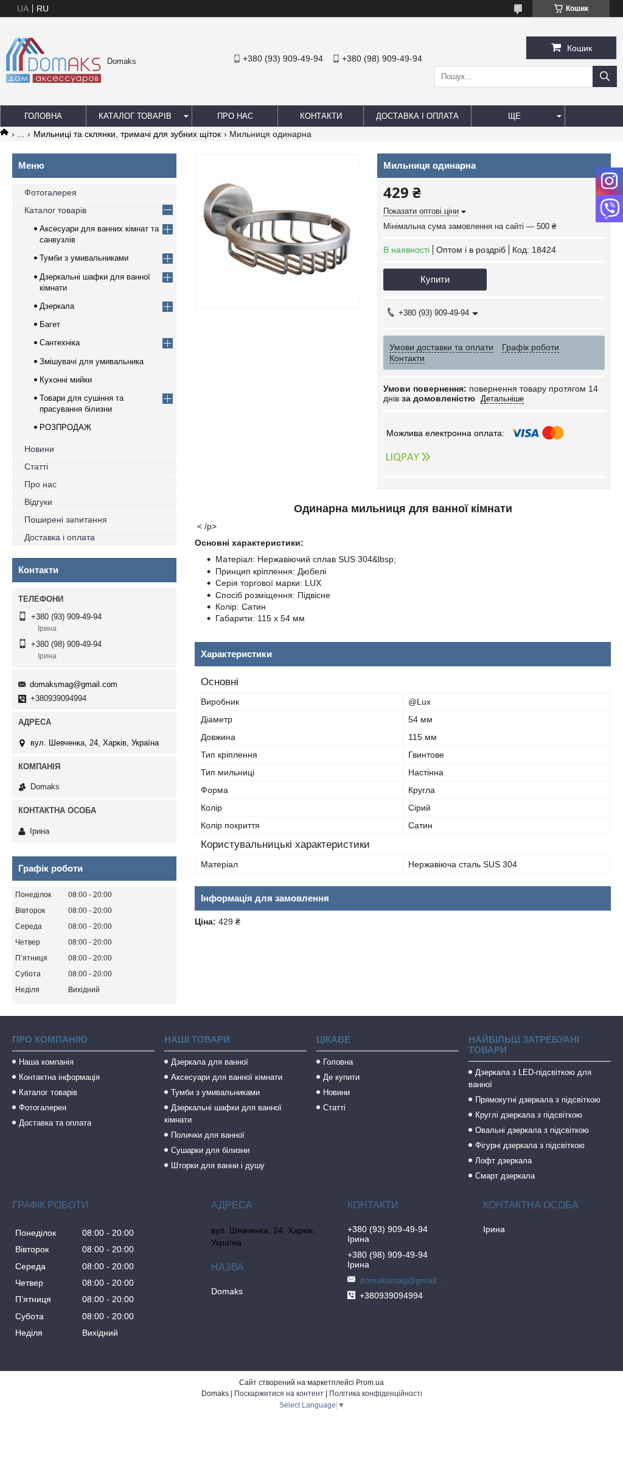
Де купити (341, 1077)
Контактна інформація (59, 1077)
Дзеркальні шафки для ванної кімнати (223, 1113)
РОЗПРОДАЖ (65, 427)
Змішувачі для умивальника (92, 361)
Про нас (235, 116)
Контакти (321, 116)
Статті (36, 466)
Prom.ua (370, 1382)
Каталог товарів (135, 116)
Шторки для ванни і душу (218, 1165)
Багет (50, 324)
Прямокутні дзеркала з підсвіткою (537, 1099)
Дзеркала (57, 306)
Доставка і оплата (417, 116)
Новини (39, 449)
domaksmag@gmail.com (73, 684)
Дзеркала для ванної (209, 1061)
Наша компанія (46, 1061)
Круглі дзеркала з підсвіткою (528, 1114)
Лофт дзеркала (503, 1160)
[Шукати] (605, 76)
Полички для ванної (208, 1135)
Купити (435, 279)
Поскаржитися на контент (279, 1393)
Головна (43, 116)
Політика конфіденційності (375, 1393)
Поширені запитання (65, 519)
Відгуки (38, 502)
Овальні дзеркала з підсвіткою (532, 1130)
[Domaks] (53, 80)
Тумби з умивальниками (84, 258)
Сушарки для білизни (210, 1150)
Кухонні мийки (66, 379)
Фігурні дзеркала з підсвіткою (530, 1145)
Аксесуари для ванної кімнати (226, 1077)
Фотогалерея (50, 192)
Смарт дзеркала (505, 1175)
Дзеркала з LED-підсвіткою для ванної (529, 1078)
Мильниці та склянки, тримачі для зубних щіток (127, 134)
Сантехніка (60, 342)
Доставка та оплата (55, 1122)
